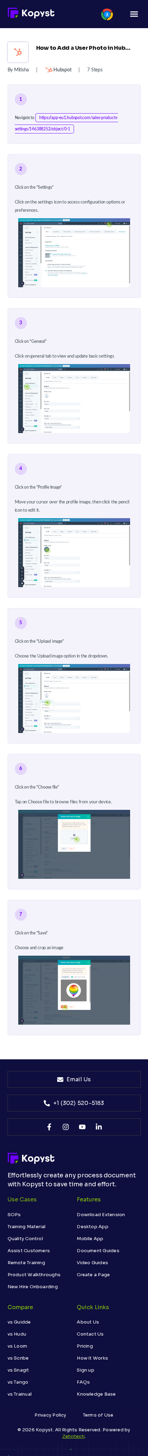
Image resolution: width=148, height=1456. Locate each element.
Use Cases (22, 1199)
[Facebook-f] (49, 1127)
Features (89, 1199)
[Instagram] (66, 1127)
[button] (134, 14)
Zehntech (73, 1436)
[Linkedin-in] (99, 1127)
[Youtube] (82, 1127)
